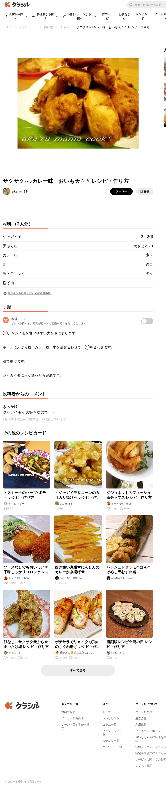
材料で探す (68, 712)
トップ (106, 712)
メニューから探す (72, 718)
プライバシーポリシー (149, 731)
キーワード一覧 (112, 747)
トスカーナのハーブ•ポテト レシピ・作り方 (25, 495)
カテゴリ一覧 (110, 740)
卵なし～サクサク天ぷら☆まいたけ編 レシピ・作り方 (26, 644)
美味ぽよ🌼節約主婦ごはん (76, 652)
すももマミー (16, 503)
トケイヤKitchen (121, 503)
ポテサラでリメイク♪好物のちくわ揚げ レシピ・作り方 (78, 644)
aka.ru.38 (20, 191)
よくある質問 (143, 765)
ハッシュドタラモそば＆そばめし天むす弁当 (129, 569)
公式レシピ (107, 16)
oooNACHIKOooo (71, 578)
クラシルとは (143, 712)
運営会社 (141, 718)
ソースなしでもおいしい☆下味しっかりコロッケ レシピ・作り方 (26, 569)
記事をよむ (124, 16)
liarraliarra (117, 652)
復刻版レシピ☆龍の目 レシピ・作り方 (129, 644)
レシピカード (143, 16)
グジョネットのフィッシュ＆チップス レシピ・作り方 (129, 495)
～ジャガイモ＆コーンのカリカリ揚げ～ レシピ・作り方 (78, 495)
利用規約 (141, 724)
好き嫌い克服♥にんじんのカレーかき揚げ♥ (77, 569)
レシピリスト (110, 718)
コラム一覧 (109, 724)
